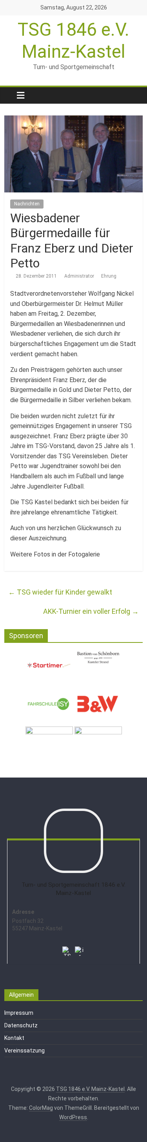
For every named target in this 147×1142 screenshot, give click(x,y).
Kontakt (14, 1038)
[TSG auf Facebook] (67, 946)
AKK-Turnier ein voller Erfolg (91, 611)
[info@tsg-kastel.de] (79, 946)
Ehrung (108, 276)
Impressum (18, 1013)
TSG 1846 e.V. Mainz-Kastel (73, 40)
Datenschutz (21, 1025)
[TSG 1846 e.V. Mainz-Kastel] (8, 95)
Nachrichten (27, 204)
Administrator (79, 276)
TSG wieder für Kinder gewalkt (60, 592)
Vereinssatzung (24, 1050)
